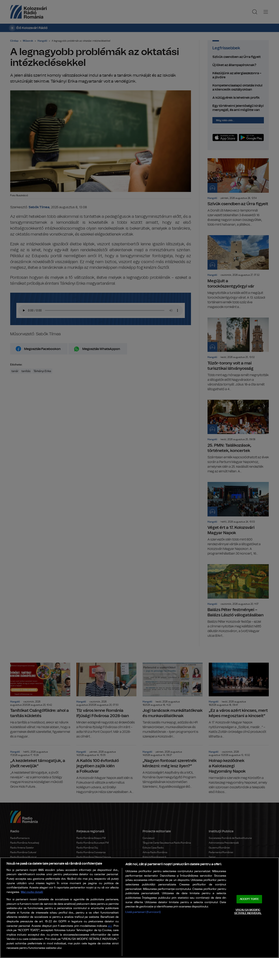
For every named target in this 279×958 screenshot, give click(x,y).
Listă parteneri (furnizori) (143, 912)
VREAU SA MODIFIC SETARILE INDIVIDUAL (247, 912)
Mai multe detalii (32, 892)
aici (110, 926)
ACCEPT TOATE (249, 899)
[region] (139, 907)
